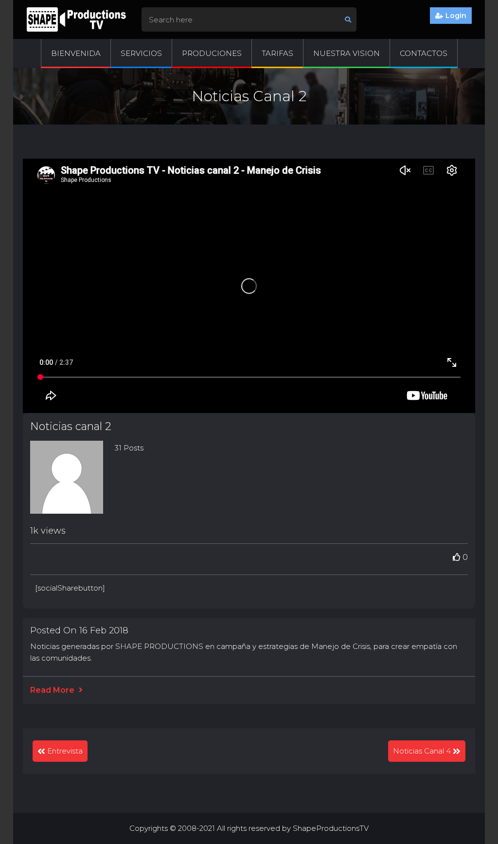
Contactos (423, 53)
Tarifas (277, 53)
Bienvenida (76, 53)
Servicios (141, 53)
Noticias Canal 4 (422, 750)
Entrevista (65, 750)
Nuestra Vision (346, 53)
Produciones (212, 53)
